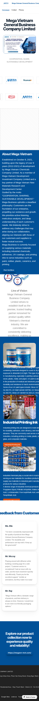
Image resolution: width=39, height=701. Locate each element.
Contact (14, 10)
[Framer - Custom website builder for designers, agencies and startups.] (29, 697)
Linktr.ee (14, 697)
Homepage (5, 10)
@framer (23, 561)
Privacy (21, 10)
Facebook (21, 697)
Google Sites (5, 697)
